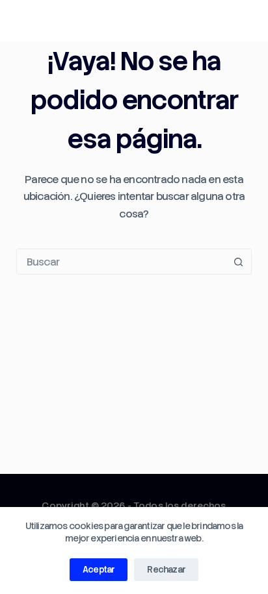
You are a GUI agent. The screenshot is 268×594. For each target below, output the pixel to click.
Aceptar (98, 569)
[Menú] (246, 21)
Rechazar (166, 569)
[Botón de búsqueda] (238, 262)
